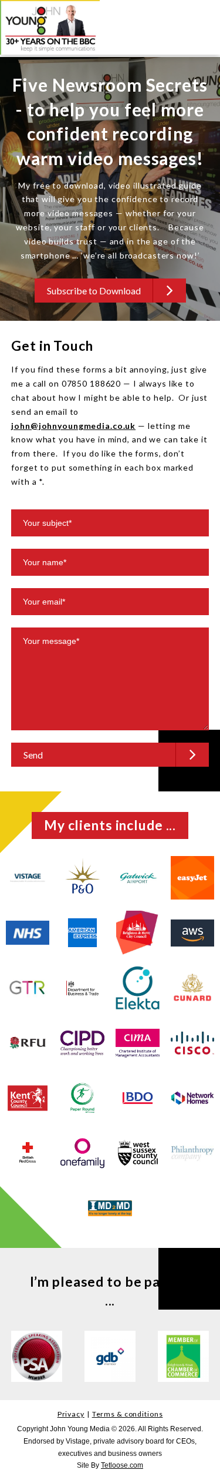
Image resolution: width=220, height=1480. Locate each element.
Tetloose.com (122, 1465)
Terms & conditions (127, 1413)
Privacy (70, 1413)
